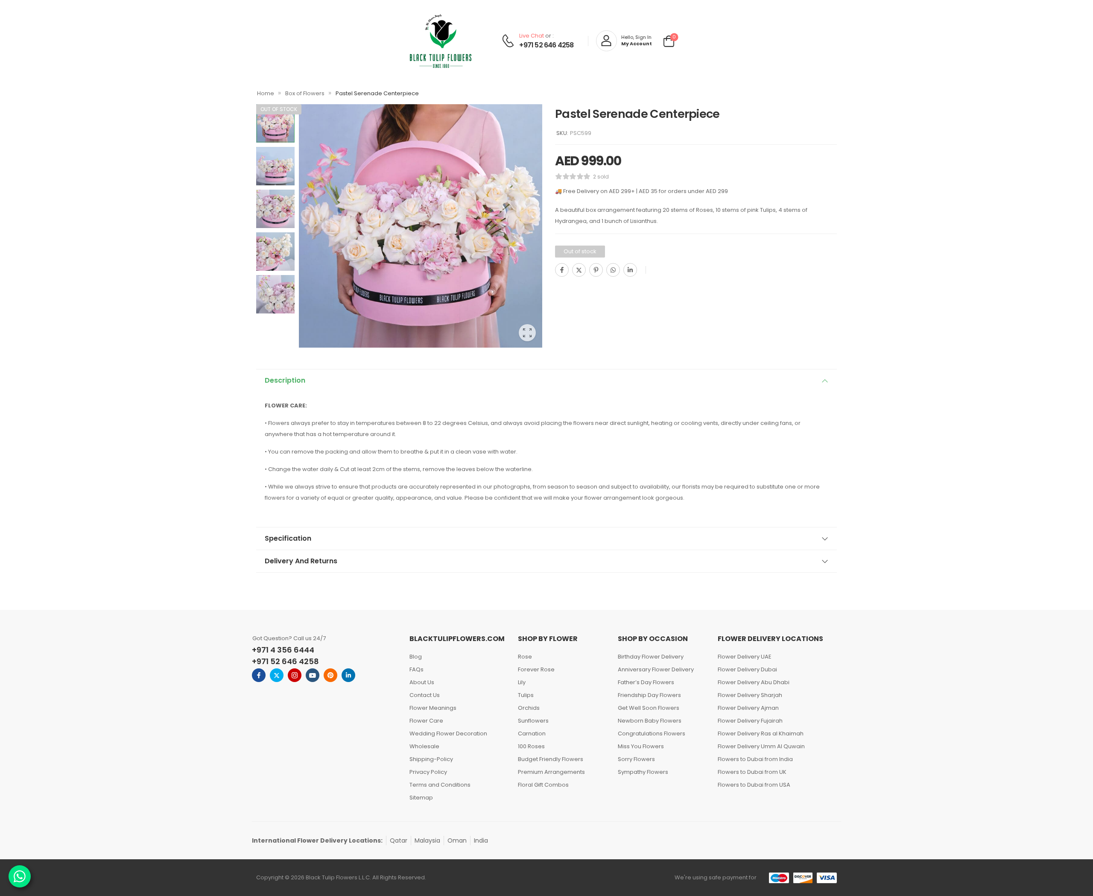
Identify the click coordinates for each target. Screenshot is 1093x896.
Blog (415, 657)
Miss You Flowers (641, 746)
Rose (525, 657)
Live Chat (531, 36)
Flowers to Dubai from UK (752, 772)
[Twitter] (579, 270)
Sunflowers (533, 721)
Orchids (529, 708)
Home (265, 93)
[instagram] (294, 675)
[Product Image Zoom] (527, 332)
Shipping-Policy (431, 759)
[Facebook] (562, 270)
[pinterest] (330, 675)
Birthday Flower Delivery (651, 657)
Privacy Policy (428, 772)
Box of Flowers (304, 93)
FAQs (416, 669)
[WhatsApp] (613, 270)
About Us (421, 682)
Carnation (532, 733)
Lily (522, 682)
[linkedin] (348, 675)
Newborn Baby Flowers (649, 721)
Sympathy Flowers (643, 772)
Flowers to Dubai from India (755, 759)
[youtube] (312, 675)
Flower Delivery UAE (745, 657)
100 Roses (531, 746)
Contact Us (424, 695)
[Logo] (440, 41)
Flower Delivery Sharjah (750, 695)
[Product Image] (420, 226)
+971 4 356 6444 (283, 649)
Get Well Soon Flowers (648, 708)
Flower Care (426, 721)
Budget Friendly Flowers (550, 759)
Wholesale (424, 746)
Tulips (526, 695)
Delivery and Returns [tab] (301, 561)
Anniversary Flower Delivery (656, 669)
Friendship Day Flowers (649, 695)
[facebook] (259, 675)
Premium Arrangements (551, 772)
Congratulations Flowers (651, 733)
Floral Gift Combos (543, 785)
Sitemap (421, 798)
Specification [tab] (288, 538)
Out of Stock (278, 109)
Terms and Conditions (440, 785)
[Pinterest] (596, 270)
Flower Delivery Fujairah (750, 721)
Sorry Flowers (636, 759)
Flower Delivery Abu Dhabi (753, 682)
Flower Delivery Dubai (747, 669)
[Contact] (509, 40)
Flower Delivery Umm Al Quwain (761, 746)
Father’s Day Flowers (646, 682)
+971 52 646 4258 (546, 45)
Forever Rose (536, 669)
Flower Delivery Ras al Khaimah (761, 733)
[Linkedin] (630, 270)
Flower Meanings (432, 708)
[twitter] (276, 675)
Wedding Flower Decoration (448, 733)
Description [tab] (285, 380)
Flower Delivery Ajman (748, 708)
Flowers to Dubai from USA (754, 785)
